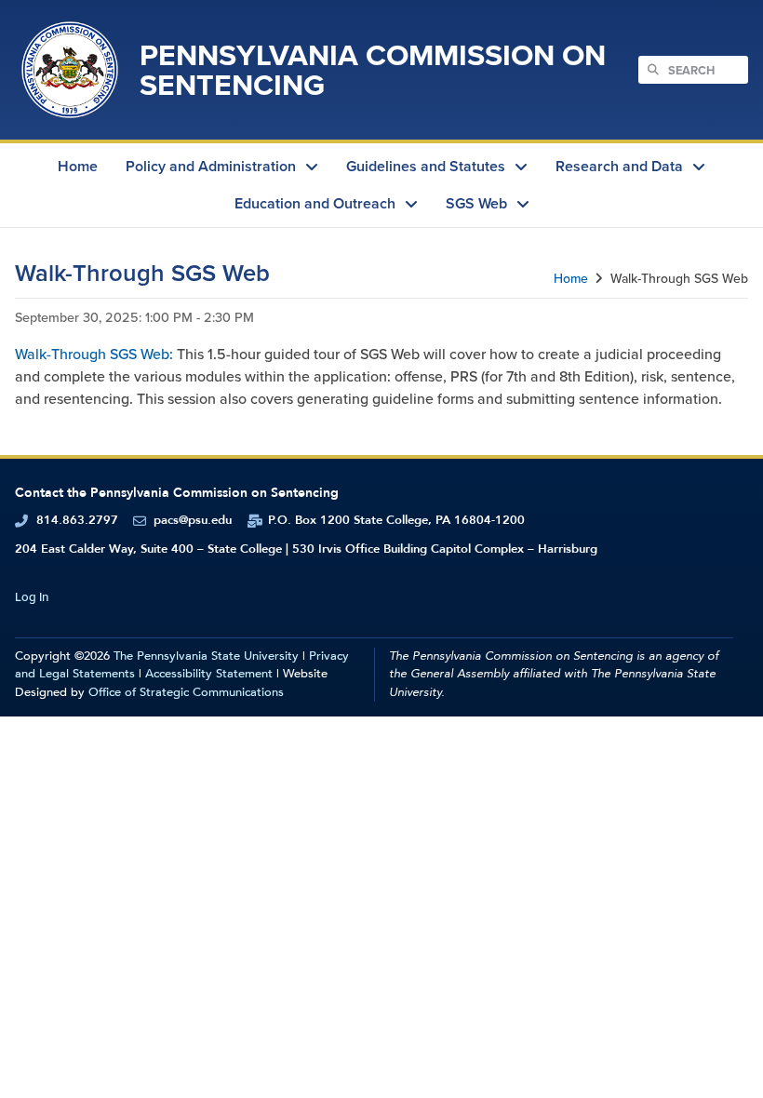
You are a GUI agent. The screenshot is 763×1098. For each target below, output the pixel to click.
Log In (31, 597)
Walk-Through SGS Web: (94, 354)
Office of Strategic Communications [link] (186, 692)
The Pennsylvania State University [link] (206, 656)
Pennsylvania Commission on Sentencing (373, 70)
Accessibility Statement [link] (209, 673)
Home (571, 278)
